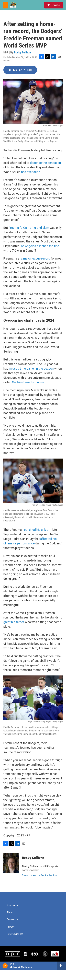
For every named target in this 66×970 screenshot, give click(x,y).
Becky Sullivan (22, 52)
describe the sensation (45, 163)
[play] (5, 965)
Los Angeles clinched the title (39, 246)
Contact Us (12, 919)
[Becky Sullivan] (11, 863)
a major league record (35, 258)
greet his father (13, 622)
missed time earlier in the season (31, 368)
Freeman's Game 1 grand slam (29, 227)
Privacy (11, 927)
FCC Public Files (15, 934)
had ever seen (30, 172)
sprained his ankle (36, 529)
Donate (55, 5)
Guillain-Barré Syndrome (28, 382)
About (10, 912)
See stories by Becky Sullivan (40, 875)
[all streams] (61, 966)
